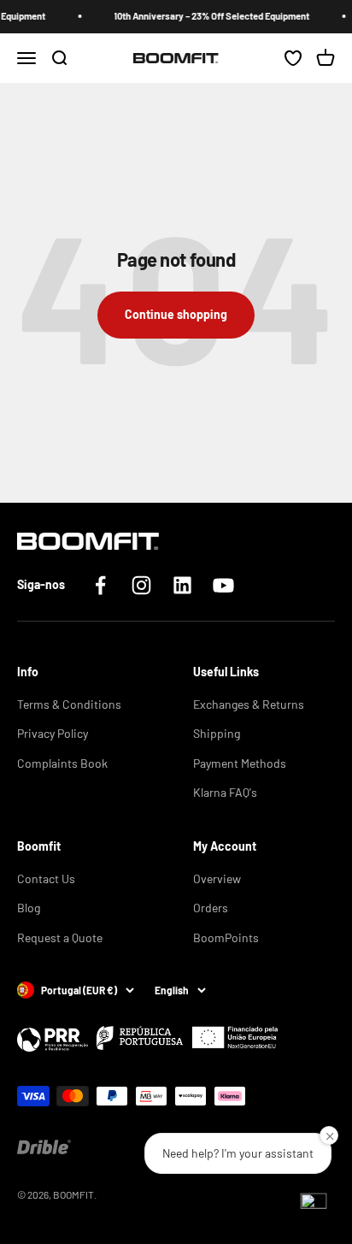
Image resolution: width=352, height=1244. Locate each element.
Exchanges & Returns (248, 704)
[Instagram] (141, 585)
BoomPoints (226, 937)
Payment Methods (239, 763)
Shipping (216, 733)
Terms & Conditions (69, 704)
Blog (28, 907)
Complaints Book (62, 763)
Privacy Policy (52, 733)
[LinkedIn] (182, 585)
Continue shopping (176, 314)
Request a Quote (60, 937)
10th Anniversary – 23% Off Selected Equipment (209, 15)
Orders (210, 907)
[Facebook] (100, 585)
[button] (313, 1205)
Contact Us (46, 878)
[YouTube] (223, 585)
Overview (217, 878)
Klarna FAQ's (225, 792)
